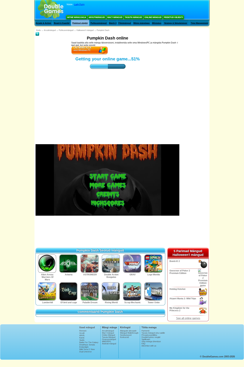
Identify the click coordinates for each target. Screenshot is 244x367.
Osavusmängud (109, 339)
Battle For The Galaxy (88, 342)
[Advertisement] (107, 103)
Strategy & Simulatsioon (175, 23)
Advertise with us (148, 346)
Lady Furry (79, 4)
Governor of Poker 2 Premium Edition (180, 271)
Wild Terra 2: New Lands (87, 350)
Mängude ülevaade (128, 331)
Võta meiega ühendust (151, 341)
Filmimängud (124, 23)
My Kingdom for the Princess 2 (179, 309)
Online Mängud (153, 17)
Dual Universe (85, 352)
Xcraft (81, 333)
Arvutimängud (97, 17)
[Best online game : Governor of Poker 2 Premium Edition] (202, 278)
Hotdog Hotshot (177, 289)
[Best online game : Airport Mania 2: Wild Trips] (202, 301)
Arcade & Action (43, 23)
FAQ (143, 344)
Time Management (199, 23)
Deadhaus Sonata (87, 345)
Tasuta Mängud (133, 17)
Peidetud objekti (173, 17)
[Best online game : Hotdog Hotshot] (202, 291)
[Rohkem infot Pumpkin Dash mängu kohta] (37, 31)
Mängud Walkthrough (129, 333)
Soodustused (125, 335)
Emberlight (83, 347)
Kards (81, 338)
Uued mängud (87, 327)
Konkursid (124, 337)
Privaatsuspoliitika (149, 335)
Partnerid (145, 331)
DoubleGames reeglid (150, 337)
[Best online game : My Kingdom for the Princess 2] (202, 310)
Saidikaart (145, 339)
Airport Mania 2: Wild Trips (183, 298)
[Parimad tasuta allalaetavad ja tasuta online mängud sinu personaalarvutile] (50, 10)
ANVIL (82, 335)
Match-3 (112, 23)
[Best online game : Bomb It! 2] (202, 263)
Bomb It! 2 (175, 261)
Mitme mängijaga (76, 17)
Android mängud (109, 344)
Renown (82, 331)
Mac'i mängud (114, 17)
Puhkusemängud (99, 23)
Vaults (81, 340)
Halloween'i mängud (85, 30)
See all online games (188, 318)
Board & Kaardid (61, 23)
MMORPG (106, 341)
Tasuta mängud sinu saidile (153, 333)
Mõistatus (156, 23)
